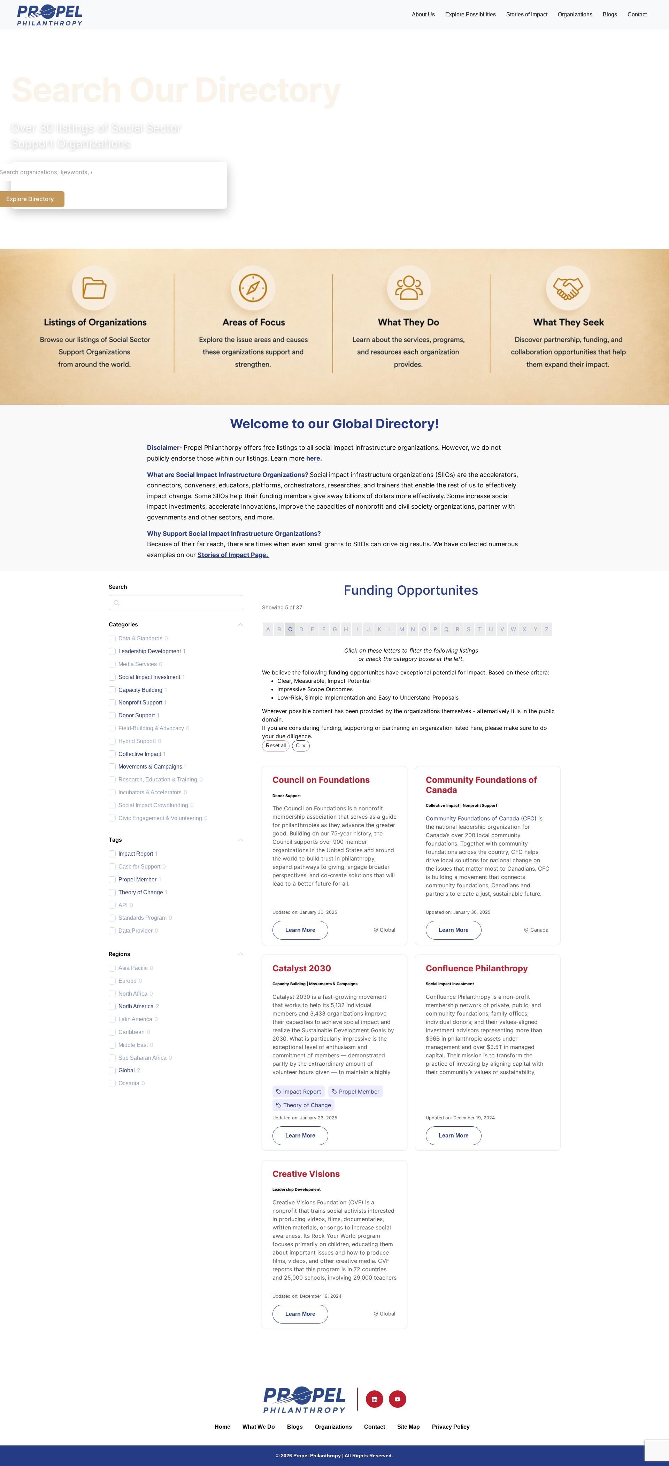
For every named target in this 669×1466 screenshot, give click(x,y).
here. (314, 458)
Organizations (575, 14)
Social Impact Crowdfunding (153, 805)
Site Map (408, 1427)
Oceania (128, 1083)
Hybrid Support (137, 741)
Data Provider (135, 931)
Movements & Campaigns (150, 767)
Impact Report (135, 854)
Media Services (137, 664)
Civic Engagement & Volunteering (160, 818)
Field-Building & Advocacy (151, 728)
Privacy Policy (451, 1427)
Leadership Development (149, 651)
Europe (127, 981)
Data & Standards (140, 638)
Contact (637, 14)
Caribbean (131, 1032)
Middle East (133, 1045)
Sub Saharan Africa (142, 1058)
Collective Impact (139, 754)
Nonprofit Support (140, 702)
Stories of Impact (526, 14)
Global (126, 1070)
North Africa (132, 994)
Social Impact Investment (149, 677)
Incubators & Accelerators (150, 792)
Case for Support (139, 867)
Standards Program (142, 918)
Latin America (135, 1019)
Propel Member (137, 879)
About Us (423, 14)
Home (222, 1427)
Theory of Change (140, 892)
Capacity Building (140, 690)
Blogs (610, 14)
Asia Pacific (133, 968)
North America (136, 1006)
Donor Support (136, 715)
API (123, 905)
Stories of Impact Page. (233, 554)
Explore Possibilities (470, 14)
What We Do (259, 1427)
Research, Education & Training (157, 779)
